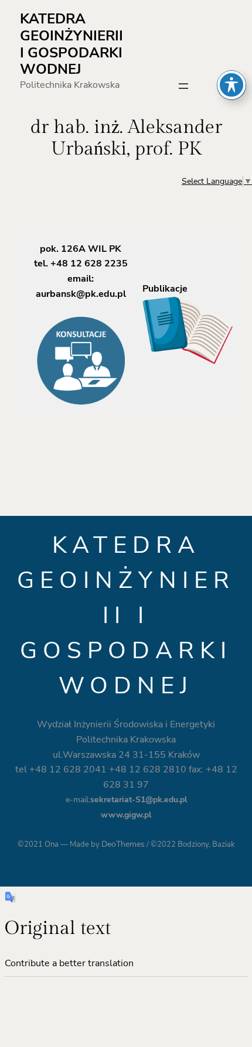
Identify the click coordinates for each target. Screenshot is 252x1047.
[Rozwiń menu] (183, 86)
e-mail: (126, 799)
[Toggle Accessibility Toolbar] (231, 85)
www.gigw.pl (126, 814)
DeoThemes (123, 844)
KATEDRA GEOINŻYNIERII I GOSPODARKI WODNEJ (71, 43)
